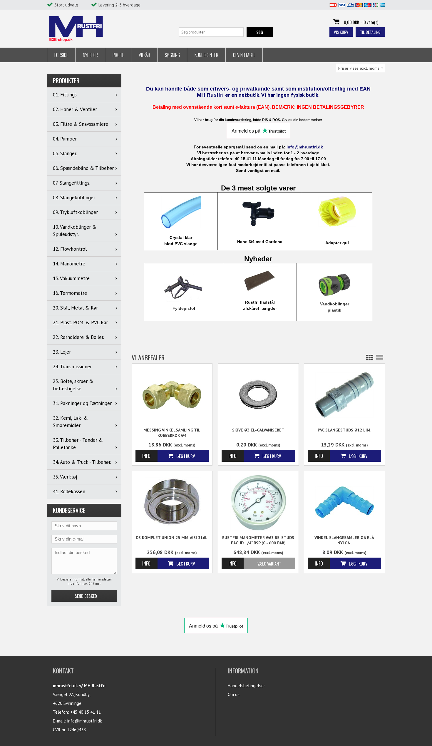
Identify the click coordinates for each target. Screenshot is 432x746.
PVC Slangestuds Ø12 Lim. (344, 430)
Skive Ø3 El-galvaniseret (258, 430)
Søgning (172, 54)
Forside (61, 54)
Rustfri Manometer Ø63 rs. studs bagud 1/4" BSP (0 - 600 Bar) (258, 540)
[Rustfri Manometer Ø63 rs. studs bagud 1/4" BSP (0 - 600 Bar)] (258, 503)
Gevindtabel (244, 54)
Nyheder (90, 54)
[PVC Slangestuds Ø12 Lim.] (344, 394)
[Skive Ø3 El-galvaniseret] (258, 394)
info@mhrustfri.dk (84, 721)
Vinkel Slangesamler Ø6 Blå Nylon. (344, 540)
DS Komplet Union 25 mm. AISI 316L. (172, 537)
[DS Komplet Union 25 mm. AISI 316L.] (172, 502)
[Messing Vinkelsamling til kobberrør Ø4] (172, 394)
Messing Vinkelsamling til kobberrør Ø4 (171, 432)
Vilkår (144, 54)
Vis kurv (341, 32)
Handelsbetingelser (246, 685)
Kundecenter (206, 54)
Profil (118, 54)
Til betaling (370, 32)
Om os (234, 694)
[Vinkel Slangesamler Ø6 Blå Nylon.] (344, 502)
